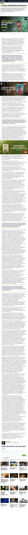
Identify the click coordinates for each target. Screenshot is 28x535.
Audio (8, 1)
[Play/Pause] (14, 34)
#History (14, 446)
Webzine (18, 1)
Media (22, 1)
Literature (13, 1)
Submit (24, 455)
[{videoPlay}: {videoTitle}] (14, 24)
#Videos (20, 446)
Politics (11, 1)
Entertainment (26, 1)
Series (21, 1)
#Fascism (8, 446)
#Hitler (11, 446)
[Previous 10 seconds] (12, 34)
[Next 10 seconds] (16, 34)
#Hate (17, 446)
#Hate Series (23, 446)
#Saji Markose (3, 446)
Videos (16, 1)
